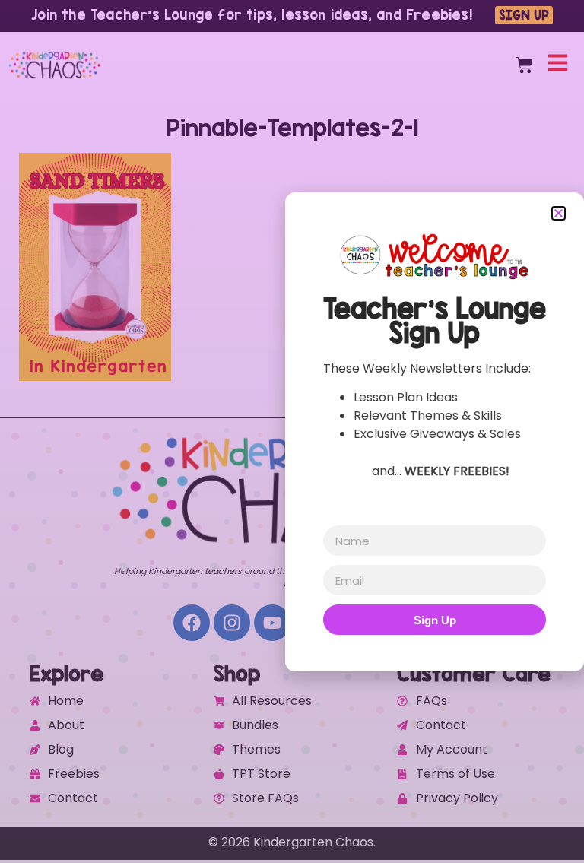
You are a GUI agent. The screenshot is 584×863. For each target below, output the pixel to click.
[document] (292, 431)
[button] (558, 213)
